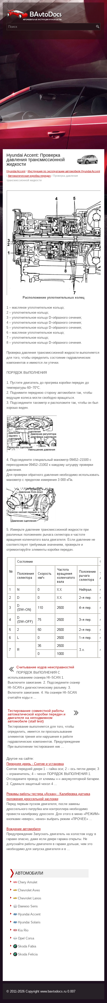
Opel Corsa (26, 938)
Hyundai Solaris (29, 922)
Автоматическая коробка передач (29, 175)
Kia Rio (23, 930)
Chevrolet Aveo (29, 890)
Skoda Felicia (28, 954)
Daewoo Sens (28, 906)
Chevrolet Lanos (29, 898)
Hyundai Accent (15, 171)
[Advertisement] (53, 93)
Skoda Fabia (27, 946)
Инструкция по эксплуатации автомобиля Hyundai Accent (64, 171)
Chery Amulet (27, 882)
